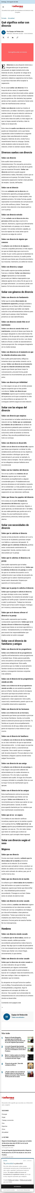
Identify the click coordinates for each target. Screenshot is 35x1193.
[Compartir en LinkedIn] (13, 37)
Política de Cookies (13, 1180)
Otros (3, 1129)
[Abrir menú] (3, 7)
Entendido (17, 1186)
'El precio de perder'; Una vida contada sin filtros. (14, 1064)
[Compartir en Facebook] (8, 37)
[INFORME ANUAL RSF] (17, 6)
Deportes (4, 1126)
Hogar (3, 1117)
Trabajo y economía (7, 1120)
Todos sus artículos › (18, 1017)
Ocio (3, 1123)
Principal (4, 1114)
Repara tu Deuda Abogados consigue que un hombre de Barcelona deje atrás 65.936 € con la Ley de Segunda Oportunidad (15, 1040)
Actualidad (11, 18)
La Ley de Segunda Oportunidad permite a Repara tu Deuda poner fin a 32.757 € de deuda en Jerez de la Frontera (15, 1048)
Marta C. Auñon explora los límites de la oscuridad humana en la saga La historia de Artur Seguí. (15, 1056)
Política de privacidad (25, 1180)
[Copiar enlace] (17, 37)
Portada (3, 18)
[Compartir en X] (3, 37)
